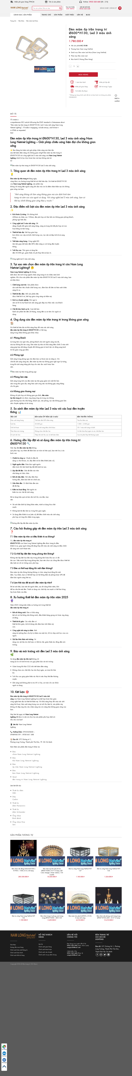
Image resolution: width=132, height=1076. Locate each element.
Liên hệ (41, 944)
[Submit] (60, 8)
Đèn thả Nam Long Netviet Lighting (25, 759)
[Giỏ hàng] (119, 8)
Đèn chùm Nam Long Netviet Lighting (26, 752)
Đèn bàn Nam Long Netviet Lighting (25, 771)
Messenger (4, 1062)
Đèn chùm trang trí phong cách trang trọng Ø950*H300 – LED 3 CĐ (52, 917)
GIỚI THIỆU (69, 15)
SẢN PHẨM (58, 15)
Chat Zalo (4, 1056)
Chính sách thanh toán (45, 949)
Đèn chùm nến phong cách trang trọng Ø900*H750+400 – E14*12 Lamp (108, 917)
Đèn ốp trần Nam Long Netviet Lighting (27, 765)
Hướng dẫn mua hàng (16, 947)
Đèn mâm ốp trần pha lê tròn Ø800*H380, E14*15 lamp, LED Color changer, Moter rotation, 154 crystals (52, 871)
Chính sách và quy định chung (48, 955)
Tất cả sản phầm (55, 2)
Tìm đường (4, 1049)
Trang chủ (13, 21)
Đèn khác (21, 21)
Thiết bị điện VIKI (17, 791)
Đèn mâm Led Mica (32, 21)
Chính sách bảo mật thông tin (19, 950)
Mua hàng (83, 75)
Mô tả (13, 114)
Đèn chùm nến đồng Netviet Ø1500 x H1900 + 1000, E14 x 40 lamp (23, 870)
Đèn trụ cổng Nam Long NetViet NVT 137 (80, 870)
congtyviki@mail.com (74, 947)
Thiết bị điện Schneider (18, 810)
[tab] (13, 113)
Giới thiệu (13, 945)
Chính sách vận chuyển (45, 952)
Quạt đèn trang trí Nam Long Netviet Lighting (29, 778)
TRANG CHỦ (46, 15)
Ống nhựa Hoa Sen (18, 823)
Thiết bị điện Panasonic (18, 804)
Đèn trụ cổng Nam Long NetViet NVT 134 (108, 870)
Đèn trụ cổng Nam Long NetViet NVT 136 (23, 917)
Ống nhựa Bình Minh (16, 816)
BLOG (88, 15)
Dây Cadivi (15, 797)
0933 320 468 (85, 9)
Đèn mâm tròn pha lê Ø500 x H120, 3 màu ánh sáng (80, 917)
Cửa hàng (70, 9)
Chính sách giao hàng (45, 947)
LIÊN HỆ (80, 15)
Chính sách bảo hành (16, 953)
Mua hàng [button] (23, 881)
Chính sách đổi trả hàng (17, 955)
